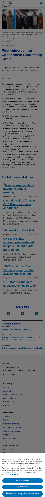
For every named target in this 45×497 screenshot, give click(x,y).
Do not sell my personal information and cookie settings (22, 494)
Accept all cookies (22, 480)
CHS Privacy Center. (12, 474)
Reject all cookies (22, 487)
